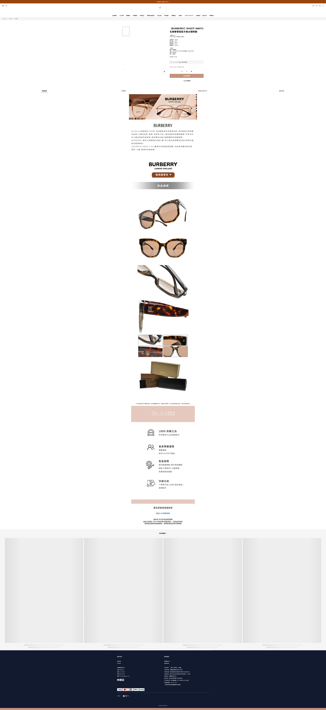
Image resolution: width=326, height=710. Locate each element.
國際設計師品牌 (150, 15)
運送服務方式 (167, 661)
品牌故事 (119, 661)
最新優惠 (114, 15)
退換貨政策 (166, 663)
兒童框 (180, 15)
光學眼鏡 (135, 15)
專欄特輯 (212, 15)
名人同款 (122, 15)
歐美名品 (142, 15)
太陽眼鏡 (128, 15)
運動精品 (174, 15)
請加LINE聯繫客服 (163, 513)
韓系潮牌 (166, 15)
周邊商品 (198, 15)
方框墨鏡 (16, 18)
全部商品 (4, 18)
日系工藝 (159, 15)
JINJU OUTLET (189, 15)
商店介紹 (204, 15)
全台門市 (119, 663)
